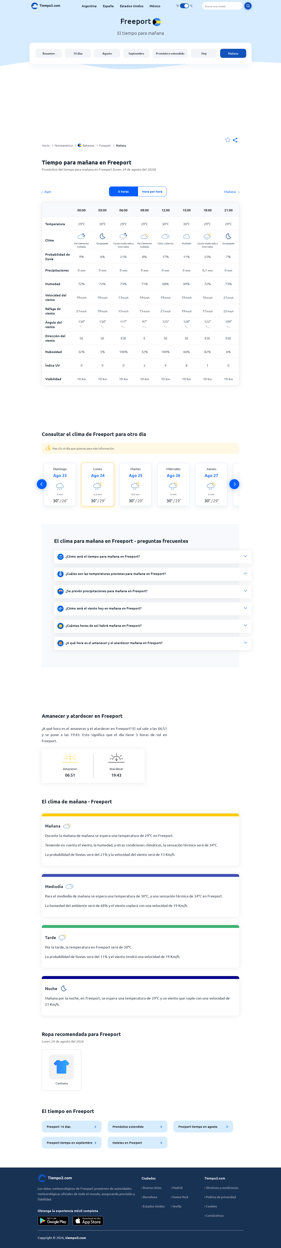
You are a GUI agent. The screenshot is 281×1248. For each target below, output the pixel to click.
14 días (77, 53)
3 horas (123, 191)
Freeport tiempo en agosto (197, 1126)
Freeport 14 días (59, 1126)
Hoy (204, 53)
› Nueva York (179, 1197)
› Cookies (210, 1206)
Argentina (89, 5)
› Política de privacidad (220, 1197)
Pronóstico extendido (170, 53)
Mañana (233, 53)
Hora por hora (152, 191)
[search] (248, 5)
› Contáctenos (214, 1215)
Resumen (49, 53)
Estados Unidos (131, 5)
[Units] (184, 5)
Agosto (107, 53)
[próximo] (234, 484)
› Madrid (176, 1188)
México (155, 5)
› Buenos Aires (151, 1188)
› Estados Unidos (153, 1206)
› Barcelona (149, 1197)
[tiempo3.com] (47, 5)
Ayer (47, 191)
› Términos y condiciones (221, 1188)
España (108, 5)
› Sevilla (176, 1206)
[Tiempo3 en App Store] (88, 1220)
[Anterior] (42, 484)
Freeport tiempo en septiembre (70, 1143)
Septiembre (136, 53)
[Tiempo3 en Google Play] (53, 1220)
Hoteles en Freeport (127, 1143)
